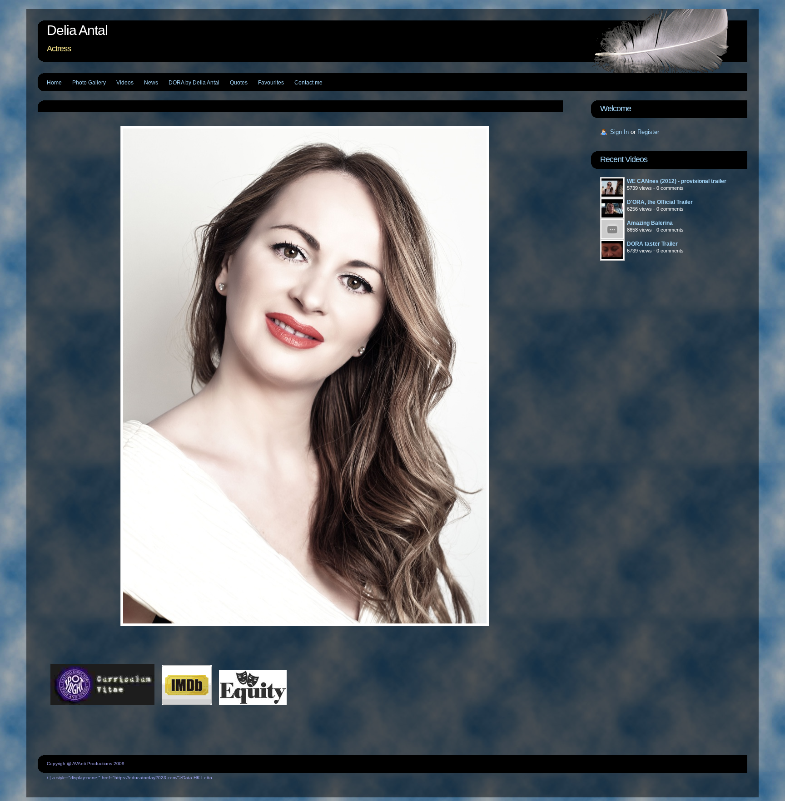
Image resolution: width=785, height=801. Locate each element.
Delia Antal (77, 30)
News (151, 82)
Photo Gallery (89, 82)
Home (54, 82)
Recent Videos (623, 159)
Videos (125, 82)
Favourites (271, 82)
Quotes (239, 82)
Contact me (308, 82)
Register (648, 132)
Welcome (615, 108)
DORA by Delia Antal (194, 82)
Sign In (619, 132)
